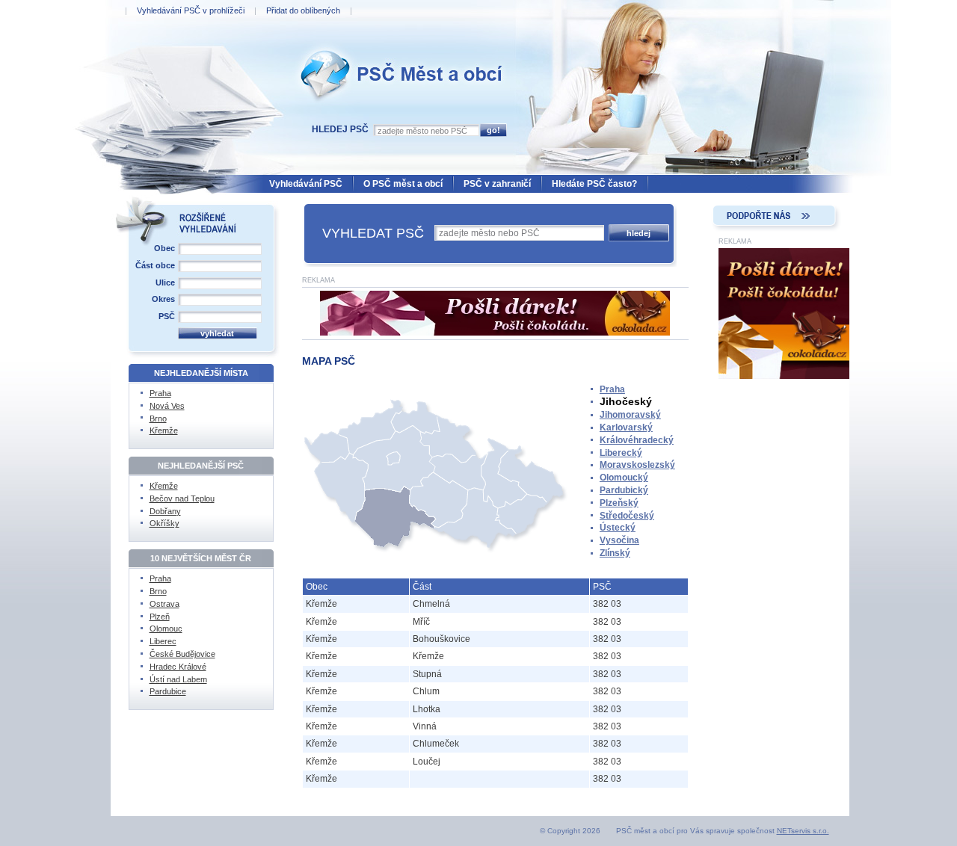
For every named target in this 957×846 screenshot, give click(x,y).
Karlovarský (626, 427)
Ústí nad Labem (178, 679)
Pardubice (168, 691)
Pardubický (624, 490)
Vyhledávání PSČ (305, 184)
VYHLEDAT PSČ (373, 233)
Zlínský (615, 553)
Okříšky (164, 523)
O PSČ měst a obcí (403, 184)
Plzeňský (619, 503)
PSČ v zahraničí (497, 184)
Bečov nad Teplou (182, 498)
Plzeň (160, 616)
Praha (612, 389)
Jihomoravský (630, 415)
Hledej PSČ (340, 129)
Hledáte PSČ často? (594, 184)
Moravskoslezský (637, 465)
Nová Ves (167, 405)
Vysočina (619, 540)
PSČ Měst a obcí (330, 46)
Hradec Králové (178, 666)
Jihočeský (626, 401)
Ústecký (618, 527)
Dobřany (165, 511)
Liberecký (621, 453)
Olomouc (166, 628)
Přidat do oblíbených (303, 10)
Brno (158, 418)
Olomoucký (624, 477)
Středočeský (627, 515)
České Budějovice (182, 653)
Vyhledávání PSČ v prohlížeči (190, 10)
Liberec (163, 641)
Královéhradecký (637, 440)
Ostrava (164, 603)
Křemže (164, 430)
